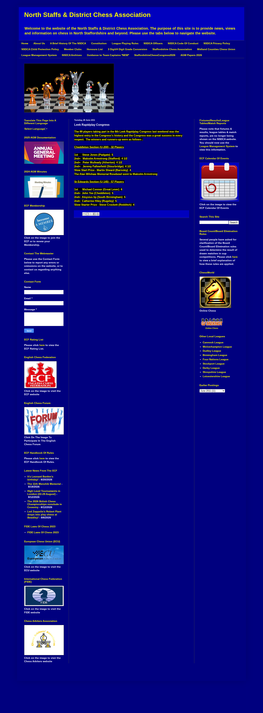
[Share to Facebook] (94, 214)
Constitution (99, 43)
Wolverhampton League (217, 346)
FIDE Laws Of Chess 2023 (43, 532)
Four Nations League (215, 359)
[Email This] (84, 214)
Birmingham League (215, 355)
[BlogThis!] (87, 214)
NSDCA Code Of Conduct (183, 43)
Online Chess (211, 328)
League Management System (39, 55)
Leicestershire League (216, 376)
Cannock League (213, 342)
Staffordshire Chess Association (172, 49)
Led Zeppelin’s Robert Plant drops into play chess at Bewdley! (44, 514)
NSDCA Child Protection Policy (40, 49)
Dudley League (212, 350)
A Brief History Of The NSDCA (68, 43)
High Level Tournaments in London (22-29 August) (43, 492)
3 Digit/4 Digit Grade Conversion (127, 49)
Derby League (211, 367)
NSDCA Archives (72, 55)
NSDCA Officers (153, 43)
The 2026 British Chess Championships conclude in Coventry (44, 504)
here (42, 345)
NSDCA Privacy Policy (217, 43)
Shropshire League (214, 372)
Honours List (95, 49)
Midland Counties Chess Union (216, 49)
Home (24, 43)
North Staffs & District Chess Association (87, 14)
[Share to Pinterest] (97, 214)
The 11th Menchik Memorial (44, 483)
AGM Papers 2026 (191, 55)
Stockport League (214, 363)
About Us (39, 43)
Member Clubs (73, 49)
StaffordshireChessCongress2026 (154, 55)
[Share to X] (91, 214)
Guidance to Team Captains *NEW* (108, 55)
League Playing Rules (125, 43)
